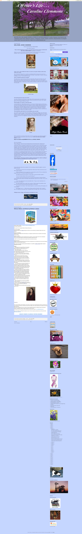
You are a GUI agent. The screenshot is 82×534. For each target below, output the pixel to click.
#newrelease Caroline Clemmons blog (19, 319)
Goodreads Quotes (66, 181)
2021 (51, 453)
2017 (51, 457)
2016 (51, 458)
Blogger (53, 532)
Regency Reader (52, 406)
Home (30, 321)
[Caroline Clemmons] (52, 165)
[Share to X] (30, 204)
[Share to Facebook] (31, 204)
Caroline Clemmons (52, 154)
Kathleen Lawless (25, 319)
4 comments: (26, 318)
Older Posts (46, 321)
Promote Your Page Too (52, 166)
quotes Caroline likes (53, 177)
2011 (51, 463)
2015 (51, 459)
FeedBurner (60, 150)
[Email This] (30, 318)
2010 (51, 464)
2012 (51, 462)
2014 (51, 460)
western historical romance (30, 319)
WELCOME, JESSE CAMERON (22, 45)
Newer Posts (15, 321)
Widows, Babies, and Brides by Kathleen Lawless (26, 208)
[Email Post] (29, 318)
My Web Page (52, 404)
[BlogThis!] (29, 204)
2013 (51, 461)
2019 (51, 455)
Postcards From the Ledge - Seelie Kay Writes (55, 405)
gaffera (49, 532)
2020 (51, 454)
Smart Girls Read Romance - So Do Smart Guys (55, 407)
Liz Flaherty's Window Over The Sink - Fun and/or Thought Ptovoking (58, 403)
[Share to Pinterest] (32, 204)
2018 (51, 456)
